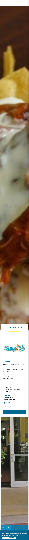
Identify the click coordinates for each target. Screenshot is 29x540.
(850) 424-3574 (8, 406)
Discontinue (11, 537)
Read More (15, 535)
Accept (4, 537)
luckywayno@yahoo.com (11, 404)
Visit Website (13, 412)
